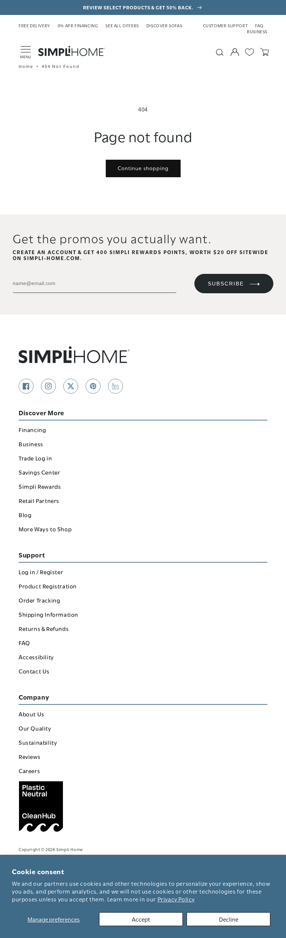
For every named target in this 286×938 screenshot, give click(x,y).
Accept (141, 919)
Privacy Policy (176, 899)
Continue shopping (143, 168)
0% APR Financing (78, 25)
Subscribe (226, 284)
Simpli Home (69, 849)
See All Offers (122, 25)
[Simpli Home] (71, 51)
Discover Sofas (164, 25)
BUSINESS (257, 31)
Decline (228, 919)
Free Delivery (34, 25)
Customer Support (225, 25)
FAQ (259, 25)
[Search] (219, 52)
